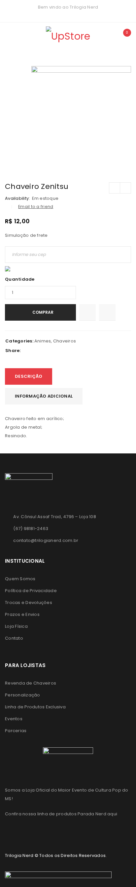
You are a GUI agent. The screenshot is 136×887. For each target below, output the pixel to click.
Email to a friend (35, 206)
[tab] (28, 376)
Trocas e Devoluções (28, 602)
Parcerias (15, 730)
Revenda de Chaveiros (30, 683)
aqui (112, 814)
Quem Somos (20, 579)
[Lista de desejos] (87, 312)
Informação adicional (44, 396)
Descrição (28, 376)
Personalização (22, 695)
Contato (14, 638)
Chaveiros (64, 341)
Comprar (42, 312)
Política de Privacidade (31, 590)
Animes (42, 341)
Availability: (17, 198)
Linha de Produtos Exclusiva (35, 707)
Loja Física (16, 626)
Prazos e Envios (22, 614)
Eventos (13, 719)
